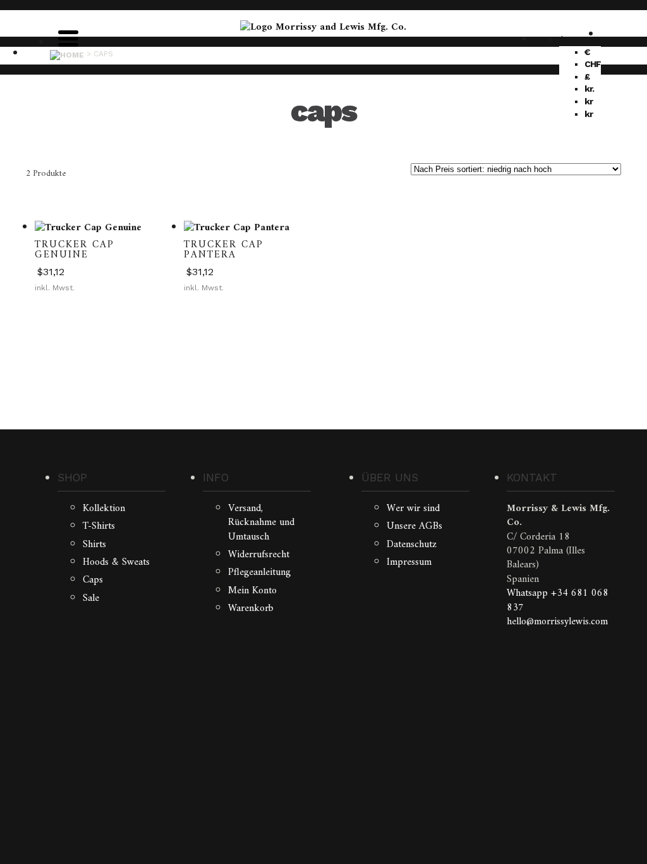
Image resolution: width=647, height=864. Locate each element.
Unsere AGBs (414, 526)
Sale (91, 598)
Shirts (94, 544)
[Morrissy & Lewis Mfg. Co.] (323, 27)
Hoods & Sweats (116, 562)
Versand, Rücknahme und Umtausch (261, 523)
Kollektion (104, 508)
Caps (93, 580)
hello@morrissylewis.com (557, 622)
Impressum (409, 562)
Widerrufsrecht (258, 555)
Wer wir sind (413, 508)
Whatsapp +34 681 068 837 (557, 600)
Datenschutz (412, 544)
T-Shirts (99, 526)
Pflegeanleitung (259, 572)
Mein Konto (252, 591)
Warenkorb (251, 608)
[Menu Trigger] (68, 37)
